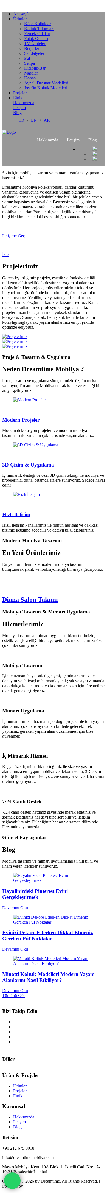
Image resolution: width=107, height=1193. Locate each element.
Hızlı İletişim (16, 514)
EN (34, 120)
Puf (27, 58)
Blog (17, 112)
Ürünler (20, 18)
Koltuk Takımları (39, 28)
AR (47, 120)
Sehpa (29, 63)
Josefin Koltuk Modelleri (45, 88)
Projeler (20, 92)
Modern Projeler (21, 420)
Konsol (30, 78)
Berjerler (31, 48)
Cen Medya (34, 1186)
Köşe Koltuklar (37, 23)
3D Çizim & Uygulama (28, 465)
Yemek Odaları (37, 33)
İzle (5, 254)
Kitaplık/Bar (35, 68)
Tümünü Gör (13, 995)
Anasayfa (21, 14)
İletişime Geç (13, 236)
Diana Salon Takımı (30, 599)
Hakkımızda (23, 102)
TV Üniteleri (35, 43)
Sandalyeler (34, 53)
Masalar (31, 73)
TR (21, 120)
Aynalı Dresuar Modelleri (46, 83)
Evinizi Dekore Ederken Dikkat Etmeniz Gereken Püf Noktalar (47, 935)
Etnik (17, 97)
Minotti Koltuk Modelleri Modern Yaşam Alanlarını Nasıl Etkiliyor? (48, 977)
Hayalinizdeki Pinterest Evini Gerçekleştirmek (35, 894)
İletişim (19, 107)
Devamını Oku (15, 907)
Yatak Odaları (36, 38)
